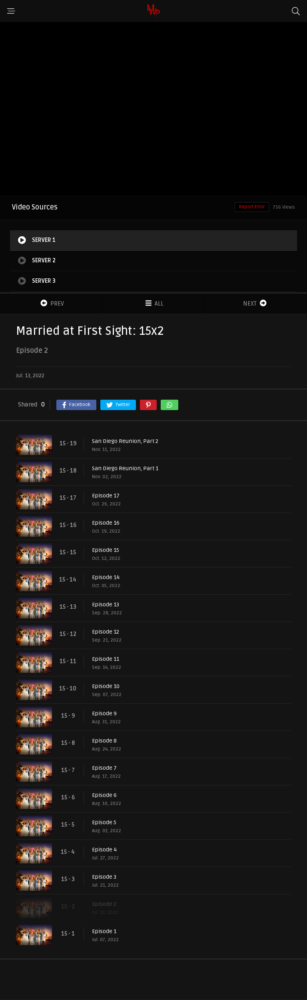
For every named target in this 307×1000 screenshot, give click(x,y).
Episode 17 (106, 495)
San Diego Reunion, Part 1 (125, 468)
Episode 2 (104, 904)
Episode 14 (106, 577)
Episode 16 (106, 522)
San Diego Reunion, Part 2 (125, 441)
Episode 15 (105, 550)
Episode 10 (106, 686)
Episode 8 (104, 740)
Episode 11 (105, 659)
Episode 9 (104, 713)
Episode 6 (104, 795)
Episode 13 (105, 604)
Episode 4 (104, 849)
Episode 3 (104, 876)
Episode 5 (104, 822)
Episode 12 (105, 631)
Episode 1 (104, 931)
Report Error (252, 207)
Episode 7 (104, 768)
